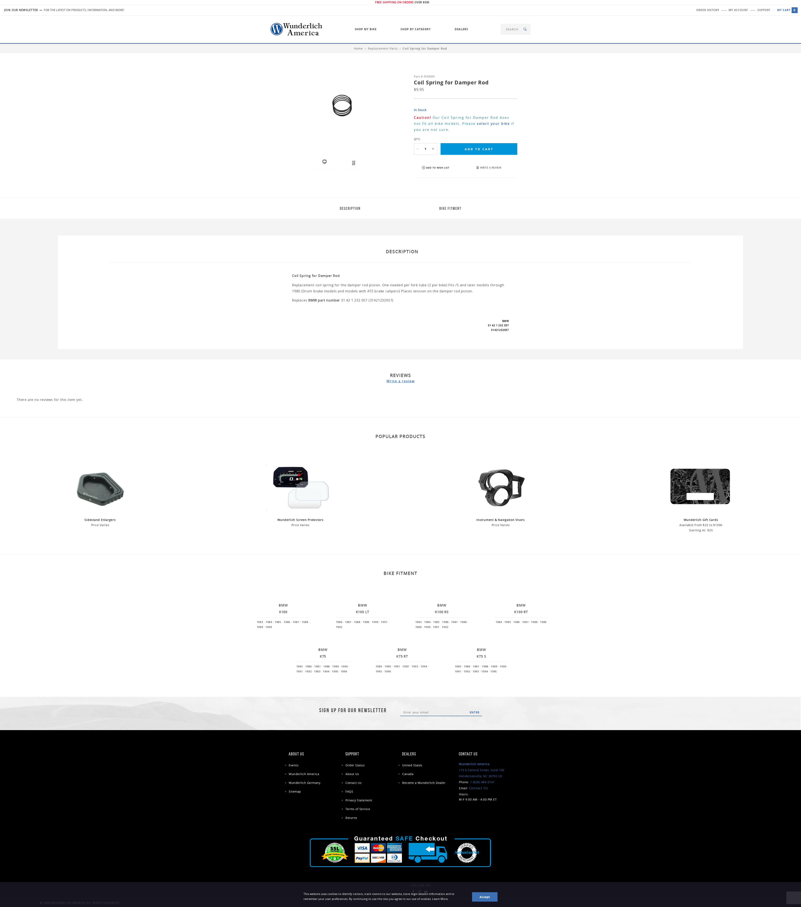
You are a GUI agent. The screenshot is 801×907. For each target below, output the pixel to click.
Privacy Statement (358, 800)
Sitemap (295, 791)
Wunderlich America (304, 774)
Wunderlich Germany (304, 783)
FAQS (349, 791)
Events (293, 765)
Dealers (461, 29)
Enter (475, 712)
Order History (707, 10)
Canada (407, 774)
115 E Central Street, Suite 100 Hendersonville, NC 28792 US (481, 770)
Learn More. (440, 899)
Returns (351, 818)
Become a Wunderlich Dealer (424, 783)
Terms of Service (357, 809)
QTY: (417, 139)
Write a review (401, 381)
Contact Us (353, 783)
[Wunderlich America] (296, 29)
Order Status (355, 765)
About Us (352, 774)
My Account (738, 10)
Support (763, 10)
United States (412, 765)
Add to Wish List (437, 167)
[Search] (525, 29)
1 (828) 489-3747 (482, 782)
